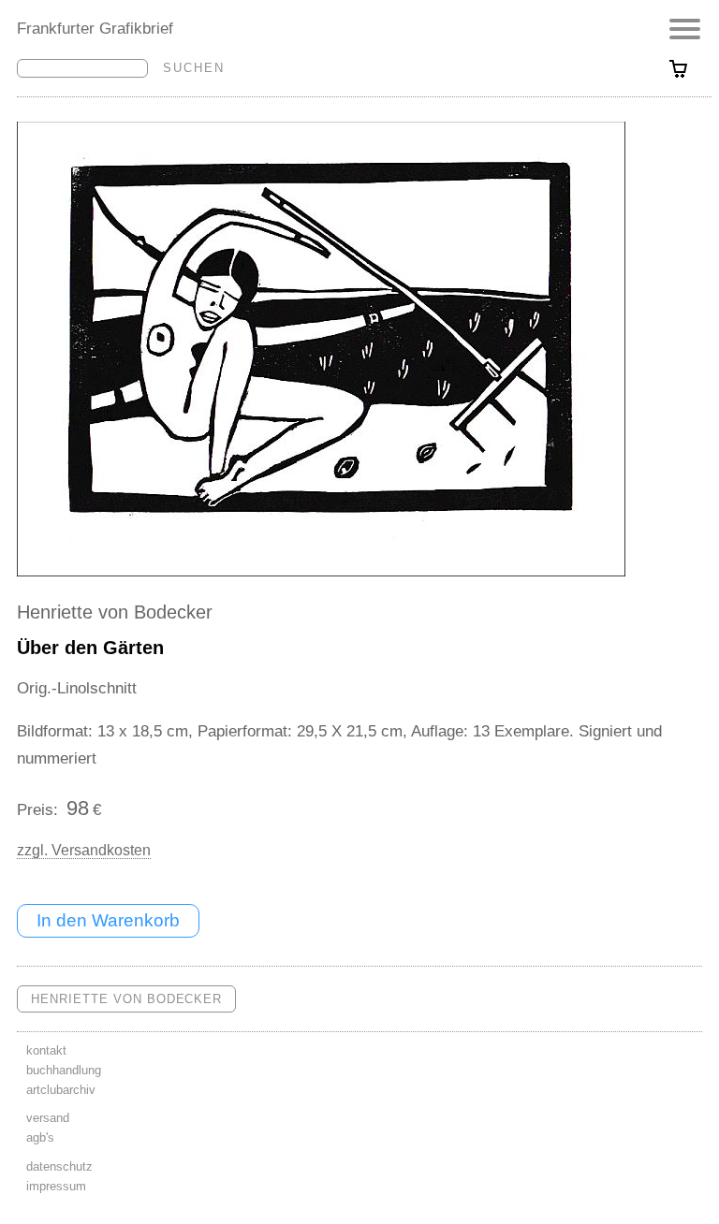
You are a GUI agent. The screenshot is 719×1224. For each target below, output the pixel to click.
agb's (40, 1137)
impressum (56, 1186)
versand (47, 1118)
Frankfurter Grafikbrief (95, 28)
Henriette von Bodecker (115, 612)
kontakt (46, 1050)
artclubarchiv (60, 1090)
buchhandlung (63, 1070)
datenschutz (59, 1166)
